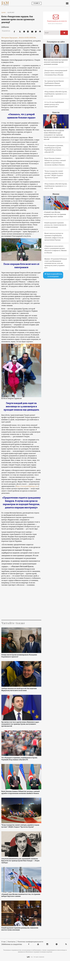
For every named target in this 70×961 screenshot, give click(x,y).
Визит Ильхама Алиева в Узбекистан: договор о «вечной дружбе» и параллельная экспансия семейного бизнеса (20, 792)
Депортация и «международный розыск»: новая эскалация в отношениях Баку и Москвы (55, 73)
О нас (3, 942)
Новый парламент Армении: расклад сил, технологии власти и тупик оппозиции (19, 929)
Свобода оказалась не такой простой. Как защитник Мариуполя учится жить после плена (19, 689)
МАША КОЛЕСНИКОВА (27, 38)
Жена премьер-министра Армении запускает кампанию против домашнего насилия (56, 62)
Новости (55, 112)
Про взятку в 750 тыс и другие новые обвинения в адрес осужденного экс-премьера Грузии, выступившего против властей (20, 724)
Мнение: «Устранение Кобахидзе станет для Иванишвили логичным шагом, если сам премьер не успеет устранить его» (55, 263)
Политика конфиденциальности (30, 942)
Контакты (11, 942)
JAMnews (5, 27)
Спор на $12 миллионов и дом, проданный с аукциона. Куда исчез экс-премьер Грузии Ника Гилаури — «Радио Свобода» (20, 861)
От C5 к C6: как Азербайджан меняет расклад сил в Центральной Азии (54, 104)
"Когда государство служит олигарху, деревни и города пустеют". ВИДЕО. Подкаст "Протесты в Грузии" (20, 826)
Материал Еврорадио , (10, 38)
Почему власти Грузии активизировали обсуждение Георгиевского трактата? (19, 656)
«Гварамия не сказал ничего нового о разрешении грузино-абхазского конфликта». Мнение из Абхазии (55, 249)
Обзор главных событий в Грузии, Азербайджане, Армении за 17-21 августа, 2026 (55, 94)
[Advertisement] (35, 602)
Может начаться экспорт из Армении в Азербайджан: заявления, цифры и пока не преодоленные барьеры (53, 237)
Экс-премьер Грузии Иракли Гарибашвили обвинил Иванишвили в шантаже (54, 83)
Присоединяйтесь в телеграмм (54, 275)
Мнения (55, 194)
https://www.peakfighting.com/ (27, 486)
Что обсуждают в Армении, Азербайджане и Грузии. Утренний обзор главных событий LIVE (19, 759)
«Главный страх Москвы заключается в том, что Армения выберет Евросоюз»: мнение (20, 895)
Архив (4, 12)
